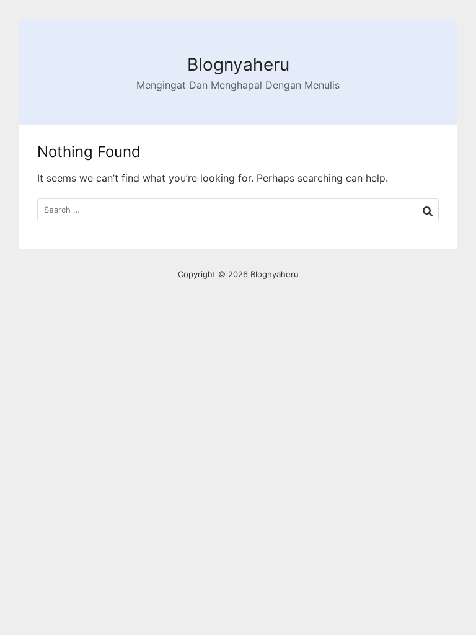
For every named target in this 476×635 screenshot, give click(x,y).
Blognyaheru (238, 64)
